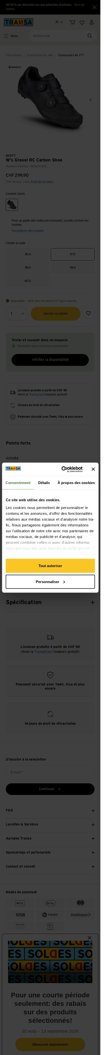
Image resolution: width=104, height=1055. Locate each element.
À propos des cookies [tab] (76, 483)
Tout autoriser (50, 566)
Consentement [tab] (18, 483)
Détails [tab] (44, 483)
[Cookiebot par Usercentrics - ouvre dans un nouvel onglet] (62, 469)
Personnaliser (47, 581)
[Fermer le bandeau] (93, 469)
